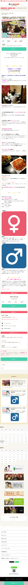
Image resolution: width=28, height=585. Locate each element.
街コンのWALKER (12, 579)
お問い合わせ (4, 541)
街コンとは (3, 535)
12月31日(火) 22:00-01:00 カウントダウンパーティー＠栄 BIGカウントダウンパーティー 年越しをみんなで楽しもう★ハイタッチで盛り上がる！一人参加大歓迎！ (18, 382)
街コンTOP (3, 532)
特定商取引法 (4, 551)
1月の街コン (10, 8)
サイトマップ (4, 545)
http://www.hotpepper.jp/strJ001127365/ (11, 319)
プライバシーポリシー (6, 555)
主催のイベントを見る (5, 289)
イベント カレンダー (5, 548)
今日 (14, 8)
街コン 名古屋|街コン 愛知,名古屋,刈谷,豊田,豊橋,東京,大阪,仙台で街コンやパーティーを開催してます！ (14, 5)
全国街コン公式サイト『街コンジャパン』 (10, 558)
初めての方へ (4, 538)
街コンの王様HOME (4, 8)
